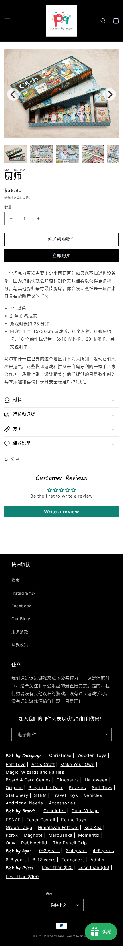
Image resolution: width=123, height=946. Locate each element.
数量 (8, 207)
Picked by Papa (54, 936)
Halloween (96, 780)
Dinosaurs (68, 780)
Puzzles (77, 787)
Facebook (21, 605)
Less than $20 (57, 867)
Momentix (89, 835)
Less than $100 (22, 876)
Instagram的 (23, 593)
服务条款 (19, 631)
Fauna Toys (73, 819)
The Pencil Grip (70, 843)
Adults (97, 859)
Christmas (60, 755)
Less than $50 (93, 867)
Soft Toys (102, 787)
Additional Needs (24, 803)
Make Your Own (77, 764)
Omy (10, 843)
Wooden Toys (92, 755)
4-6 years (103, 850)
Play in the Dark (45, 787)
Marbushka (60, 835)
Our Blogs (21, 618)
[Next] (109, 94)
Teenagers (73, 859)
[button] (7, 21)
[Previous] (13, 94)
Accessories (62, 803)
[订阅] (105, 734)
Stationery (17, 795)
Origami (14, 787)
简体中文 (59, 904)
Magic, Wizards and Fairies (35, 772)
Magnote (33, 835)
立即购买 (61, 255)
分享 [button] (15, 459)
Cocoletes (54, 810)
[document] (61, 94)
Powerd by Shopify (78, 936)
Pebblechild (34, 843)
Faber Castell (40, 819)
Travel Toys (65, 795)
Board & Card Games (28, 780)
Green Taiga (19, 827)
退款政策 (19, 644)
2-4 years (76, 850)
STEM (40, 795)
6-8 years (16, 859)
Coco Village (85, 810)
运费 (26, 197)
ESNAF (13, 819)
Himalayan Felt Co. (58, 827)
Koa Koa (93, 827)
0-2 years (49, 850)
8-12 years (44, 859)
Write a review (61, 511)
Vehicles (93, 795)
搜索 (15, 580)
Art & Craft (43, 764)
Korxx (12, 835)
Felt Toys (15, 764)
